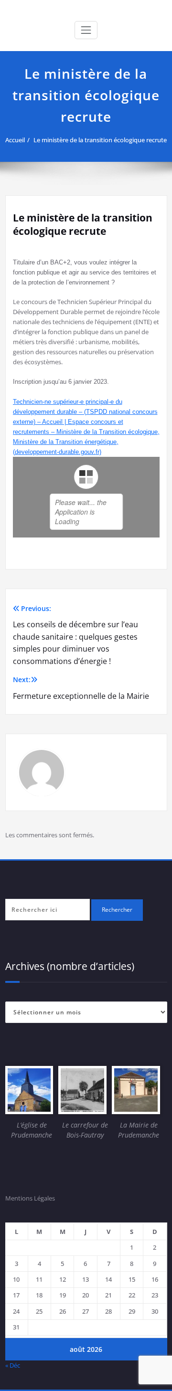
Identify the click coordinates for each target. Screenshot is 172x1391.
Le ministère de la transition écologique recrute (100, 140)
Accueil (15, 140)
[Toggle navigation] (86, 30)
